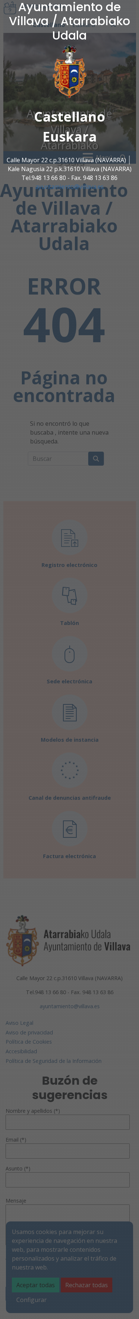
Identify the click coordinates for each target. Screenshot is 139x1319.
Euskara (70, 137)
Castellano (69, 117)
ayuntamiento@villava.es (69, 187)
